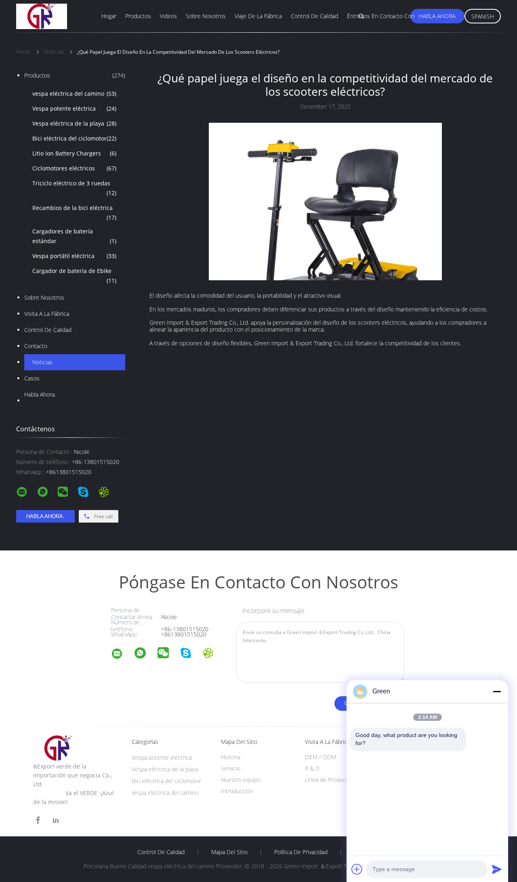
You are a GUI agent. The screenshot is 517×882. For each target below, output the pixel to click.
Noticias (42, 362)
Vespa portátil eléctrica (74, 256)
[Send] (496, 869)
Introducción (237, 791)
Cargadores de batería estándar (74, 236)
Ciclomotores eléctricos (74, 168)
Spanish (482, 16)
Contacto (35, 346)
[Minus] (497, 691)
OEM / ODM (320, 757)
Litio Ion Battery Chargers (74, 153)
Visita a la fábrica (46, 313)
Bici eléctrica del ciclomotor (74, 138)
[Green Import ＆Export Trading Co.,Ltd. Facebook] (38, 820)
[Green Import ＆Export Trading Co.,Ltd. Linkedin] (56, 820)
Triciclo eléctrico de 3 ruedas (74, 188)
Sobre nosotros (206, 16)
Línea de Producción (330, 779)
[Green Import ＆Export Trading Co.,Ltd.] (122, 655)
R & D (312, 768)
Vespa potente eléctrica (74, 108)
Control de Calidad (47, 330)
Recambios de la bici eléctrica (74, 212)
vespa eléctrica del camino (74, 93)
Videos (168, 16)
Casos (32, 378)
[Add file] (357, 869)
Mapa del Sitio (229, 852)
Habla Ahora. (437, 16)
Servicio (230, 768)
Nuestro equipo (241, 779)
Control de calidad (314, 16)
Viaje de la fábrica (258, 16)
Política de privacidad (301, 852)
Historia (230, 757)
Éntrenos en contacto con (380, 16)
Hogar (108, 16)
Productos (138, 16)
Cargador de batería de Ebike (74, 275)
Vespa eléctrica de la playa (74, 123)
